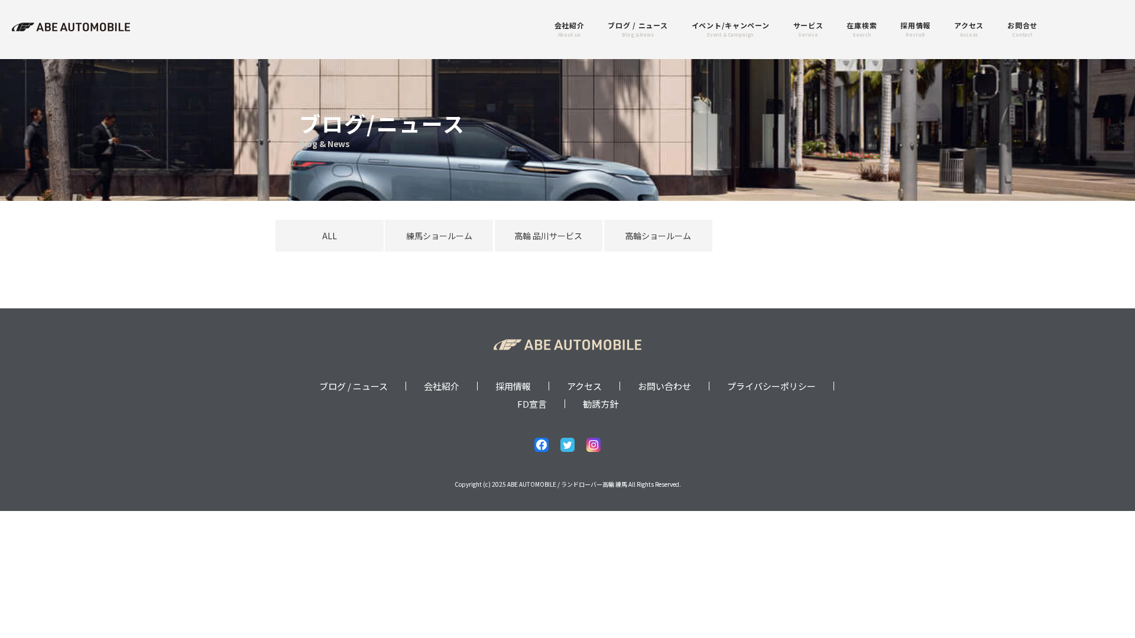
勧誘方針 (600, 404)
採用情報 (513, 386)
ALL (329, 236)
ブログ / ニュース (353, 386)
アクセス (584, 386)
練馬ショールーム (439, 236)
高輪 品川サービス (548, 236)
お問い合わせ (664, 386)
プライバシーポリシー (771, 386)
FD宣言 (532, 404)
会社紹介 (441, 386)
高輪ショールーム (658, 236)
